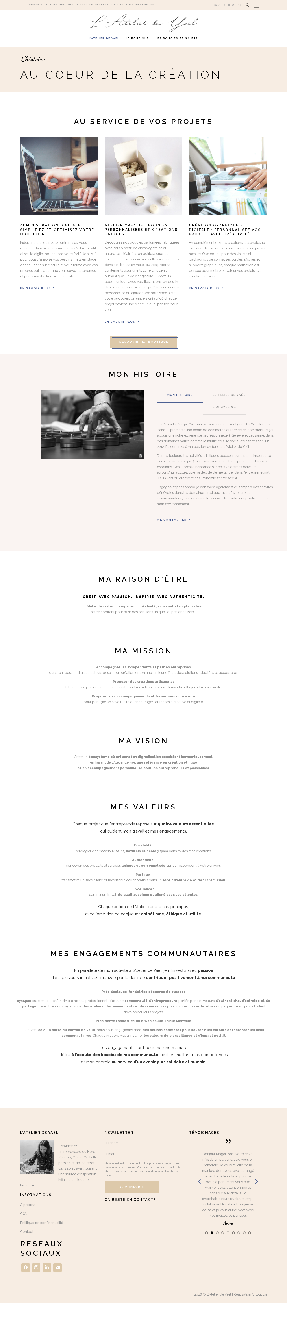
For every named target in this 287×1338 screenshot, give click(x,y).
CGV (23, 1214)
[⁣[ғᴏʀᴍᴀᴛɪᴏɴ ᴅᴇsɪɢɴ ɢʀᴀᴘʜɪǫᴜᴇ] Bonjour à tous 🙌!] (116, 1212)
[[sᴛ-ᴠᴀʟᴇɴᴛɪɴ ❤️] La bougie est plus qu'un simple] (170, 1212)
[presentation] (199, 1181)
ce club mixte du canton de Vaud (66, 1030)
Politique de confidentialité (41, 1223)
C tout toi (259, 1294)
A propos (27, 1205)
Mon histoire (180, 394)
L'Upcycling (224, 407)
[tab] (180, 396)
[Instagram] (36, 1267)
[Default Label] (46, 1267)
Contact (26, 1232)
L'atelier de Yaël (229, 394)
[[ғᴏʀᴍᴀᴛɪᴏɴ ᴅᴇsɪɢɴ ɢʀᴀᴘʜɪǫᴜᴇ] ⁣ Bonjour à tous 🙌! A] (143, 1211)
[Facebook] (25, 1267)
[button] (206, 1232)
